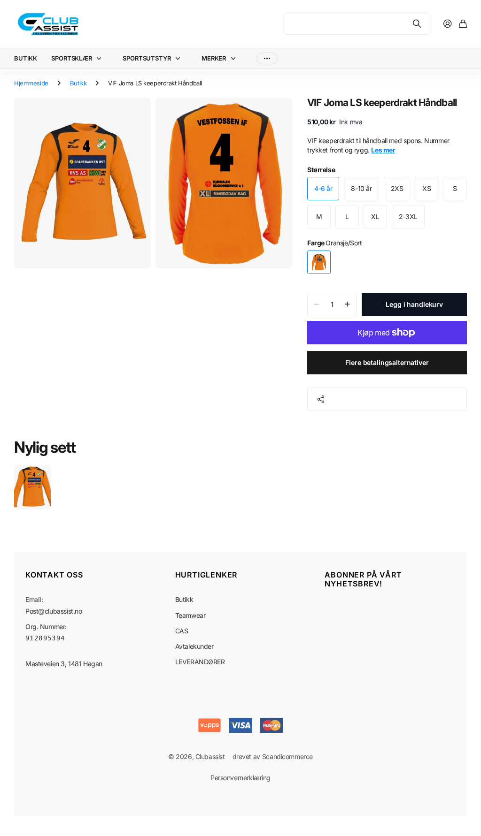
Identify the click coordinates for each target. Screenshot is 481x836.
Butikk (78, 83)
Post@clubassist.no (53, 611)
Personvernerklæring (240, 778)
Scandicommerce (287, 756)
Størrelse (321, 170)
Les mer (383, 150)
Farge (334, 243)
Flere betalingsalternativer (386, 362)
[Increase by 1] (347, 304)
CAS (181, 631)
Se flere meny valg (267, 58)
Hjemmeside (31, 83)
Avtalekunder (194, 646)
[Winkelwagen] (463, 24)
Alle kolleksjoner (101, 58)
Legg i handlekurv (414, 304)
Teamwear (190, 615)
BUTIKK (25, 58)
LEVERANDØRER (200, 662)
